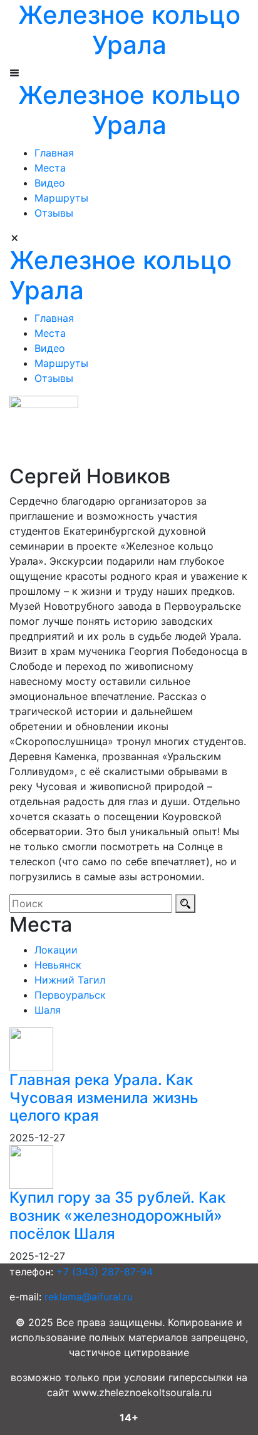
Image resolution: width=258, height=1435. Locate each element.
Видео (49, 183)
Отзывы (53, 213)
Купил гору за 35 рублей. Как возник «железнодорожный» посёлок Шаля (117, 1215)
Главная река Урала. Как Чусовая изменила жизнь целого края (104, 1098)
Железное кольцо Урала (129, 110)
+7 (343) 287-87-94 (104, 1271)
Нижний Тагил (69, 980)
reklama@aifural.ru (88, 1296)
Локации (56, 950)
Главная (54, 153)
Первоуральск (70, 995)
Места (50, 168)
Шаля (47, 1010)
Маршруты (61, 198)
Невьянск (57, 965)
